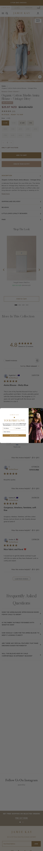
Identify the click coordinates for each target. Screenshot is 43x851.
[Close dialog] (42, 409)
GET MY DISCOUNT (14, 435)
